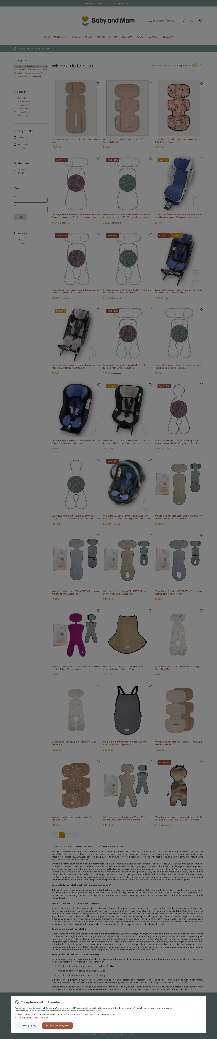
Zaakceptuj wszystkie (57, 1025)
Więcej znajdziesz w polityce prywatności (33, 1018)
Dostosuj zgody (27, 1025)
